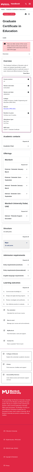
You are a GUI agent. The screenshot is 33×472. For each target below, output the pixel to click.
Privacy (7, 465)
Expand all (26, 141)
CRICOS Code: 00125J (12, 448)
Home (3, 9)
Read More (26, 73)
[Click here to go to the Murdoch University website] (5, 4)
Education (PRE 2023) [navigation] (9, 108)
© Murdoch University (11, 431)
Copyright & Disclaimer (12, 457)
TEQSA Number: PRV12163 (13, 439)
